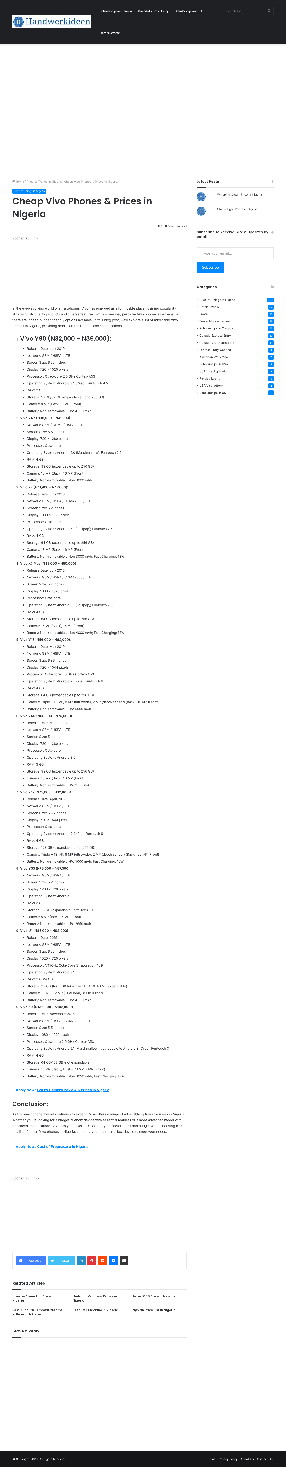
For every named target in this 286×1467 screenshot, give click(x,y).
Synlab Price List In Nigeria (154, 1310)
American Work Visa (213, 357)
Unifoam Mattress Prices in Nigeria (95, 1298)
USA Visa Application (214, 371)
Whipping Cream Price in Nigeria (239, 194)
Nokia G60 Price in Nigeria (154, 1296)
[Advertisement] (134, 77)
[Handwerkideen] (51, 21)
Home (19, 181)
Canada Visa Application (216, 342)
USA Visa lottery (211, 385)
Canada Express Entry (153, 11)
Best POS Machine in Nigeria (95, 1310)
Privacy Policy (228, 1459)
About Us (247, 1459)
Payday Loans (209, 378)
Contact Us (265, 1459)
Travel (203, 314)
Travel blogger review (214, 321)
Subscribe (210, 267)
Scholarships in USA (188, 11)
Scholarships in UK (212, 393)
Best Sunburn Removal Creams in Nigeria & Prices (37, 1312)
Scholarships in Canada (116, 11)
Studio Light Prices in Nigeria (237, 209)
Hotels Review (110, 33)
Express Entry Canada (215, 350)
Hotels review (209, 307)
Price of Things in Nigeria (44, 181)
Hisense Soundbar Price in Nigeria (33, 1298)
